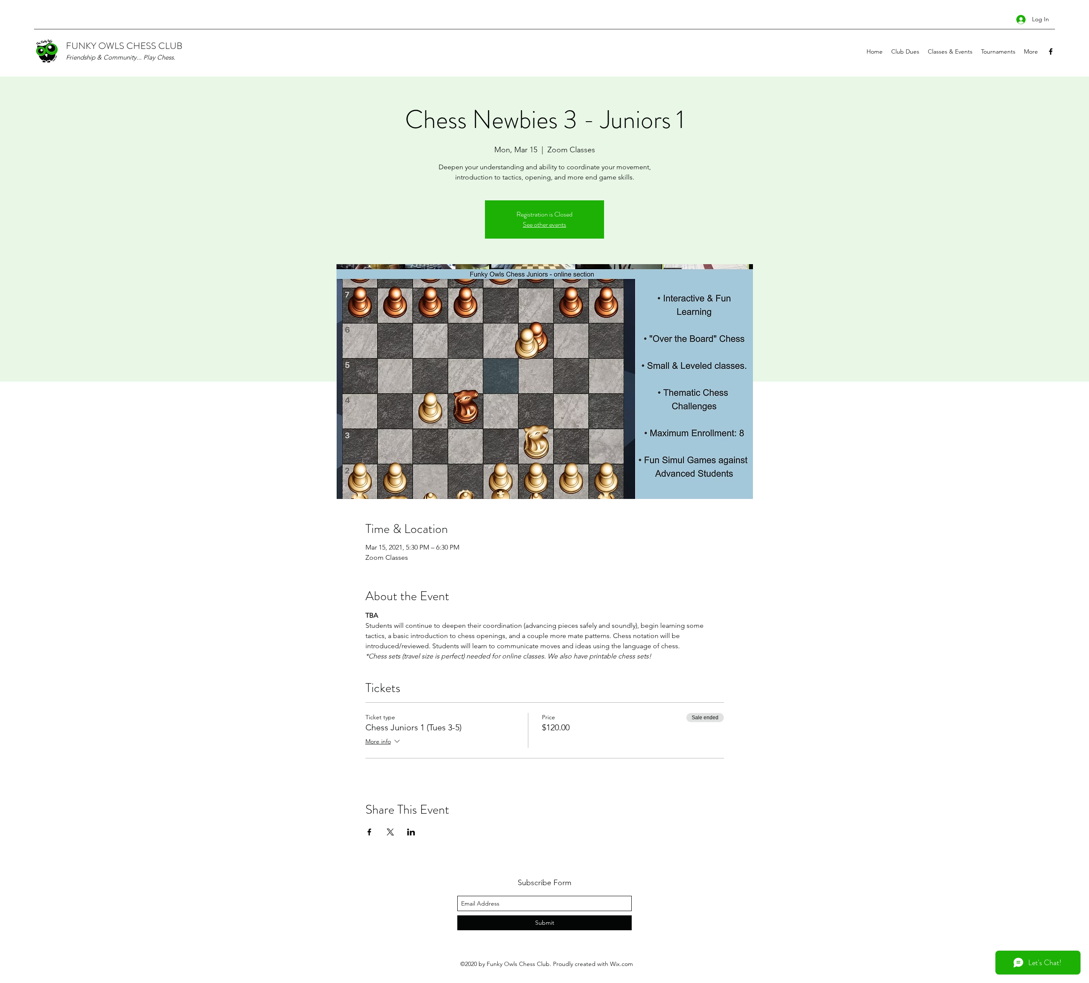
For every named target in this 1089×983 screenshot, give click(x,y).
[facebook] (1050, 51)
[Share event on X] (390, 832)
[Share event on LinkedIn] (411, 832)
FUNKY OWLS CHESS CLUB (124, 45)
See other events (544, 224)
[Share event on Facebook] (369, 832)
